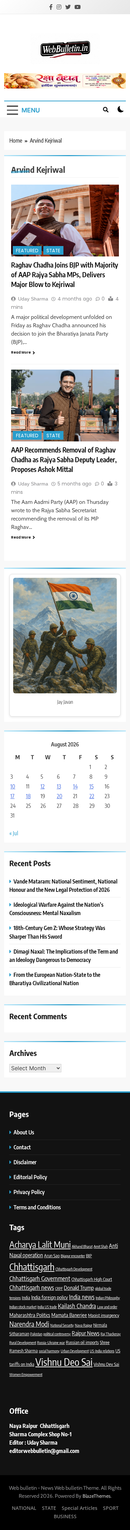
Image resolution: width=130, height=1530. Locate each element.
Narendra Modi (29, 1324)
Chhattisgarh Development (73, 1269)
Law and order (107, 1306)
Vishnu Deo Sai (64, 1361)
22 (91, 796)
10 (12, 786)
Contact (22, 1147)
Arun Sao (52, 1255)
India (26, 1297)
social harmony (49, 1351)
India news (82, 1297)
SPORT (111, 1508)
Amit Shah (101, 1246)
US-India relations (102, 1351)
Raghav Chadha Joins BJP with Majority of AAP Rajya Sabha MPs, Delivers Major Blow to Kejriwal (64, 274)
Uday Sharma (33, 299)
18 (28, 796)
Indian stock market (22, 1306)
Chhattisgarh (31, 1267)
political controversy (57, 1334)
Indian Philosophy (108, 1297)
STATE (53, 250)
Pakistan (36, 1334)
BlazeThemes (97, 1496)
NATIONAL (24, 1508)
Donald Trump (79, 1287)
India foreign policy (49, 1297)
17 (12, 796)
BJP (89, 1255)
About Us (24, 1132)
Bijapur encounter (73, 1255)
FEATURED (27, 250)
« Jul (13, 833)
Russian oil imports (82, 1342)
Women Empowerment (25, 1374)
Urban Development (75, 1351)
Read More (21, 352)
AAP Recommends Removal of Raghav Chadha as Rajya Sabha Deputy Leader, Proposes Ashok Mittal (64, 459)
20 (59, 796)
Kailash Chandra (77, 1306)
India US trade (47, 1306)
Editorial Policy (31, 1177)
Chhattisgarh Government (39, 1278)
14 (75, 786)
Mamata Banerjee (69, 1315)
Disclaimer (25, 1162)
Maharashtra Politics (29, 1315)
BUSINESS (65, 1516)
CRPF (59, 1288)
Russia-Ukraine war (51, 1342)
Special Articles (79, 1508)
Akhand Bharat (82, 1246)
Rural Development (22, 1342)
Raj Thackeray (111, 1334)
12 (43, 786)
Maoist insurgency (103, 1315)
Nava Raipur (83, 1325)
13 (59, 786)
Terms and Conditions (38, 1207)
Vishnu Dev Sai (106, 1364)
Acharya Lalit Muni (40, 1244)
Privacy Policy (30, 1191)
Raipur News (85, 1333)
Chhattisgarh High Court (91, 1279)
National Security (62, 1325)
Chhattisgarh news (31, 1287)
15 (91, 786)
